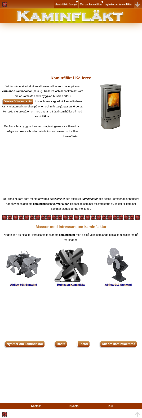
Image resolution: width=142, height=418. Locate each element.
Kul (111, 406)
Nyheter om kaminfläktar (118, 4)
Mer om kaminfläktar (91, 4)
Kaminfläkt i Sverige (66, 4)
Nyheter (74, 406)
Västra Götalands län (18, 101)
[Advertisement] (71, 47)
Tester (83, 344)
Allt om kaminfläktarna (118, 344)
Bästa (61, 344)
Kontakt (36, 406)
